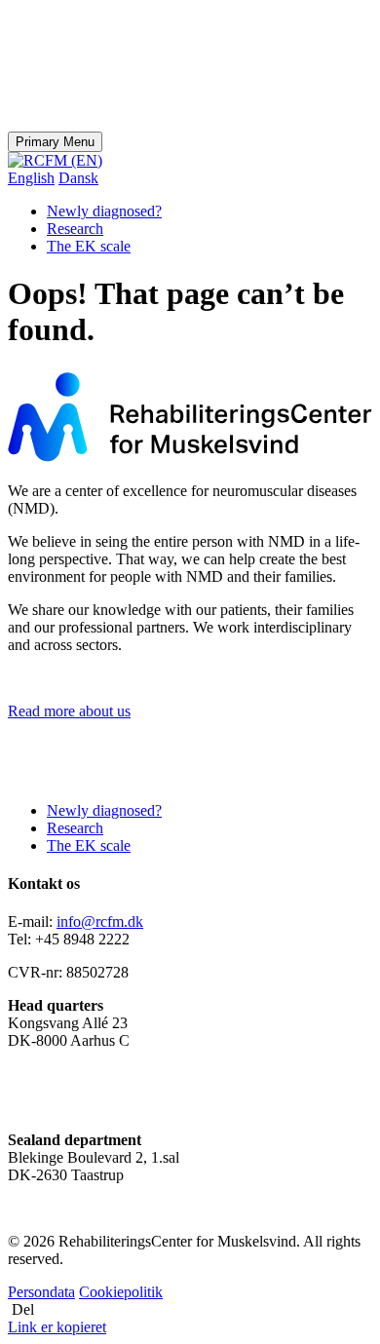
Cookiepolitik (121, 1292)
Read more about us (69, 711)
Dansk (78, 178)
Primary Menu (55, 141)
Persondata (41, 1292)
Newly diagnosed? (104, 211)
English (31, 178)
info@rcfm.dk (100, 921)
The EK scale (89, 246)
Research (75, 228)
